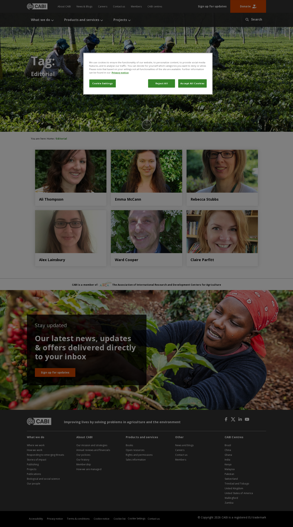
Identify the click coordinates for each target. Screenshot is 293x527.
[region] (148, 74)
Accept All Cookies (192, 83)
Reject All (161, 83)
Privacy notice (120, 72)
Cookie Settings (102, 83)
